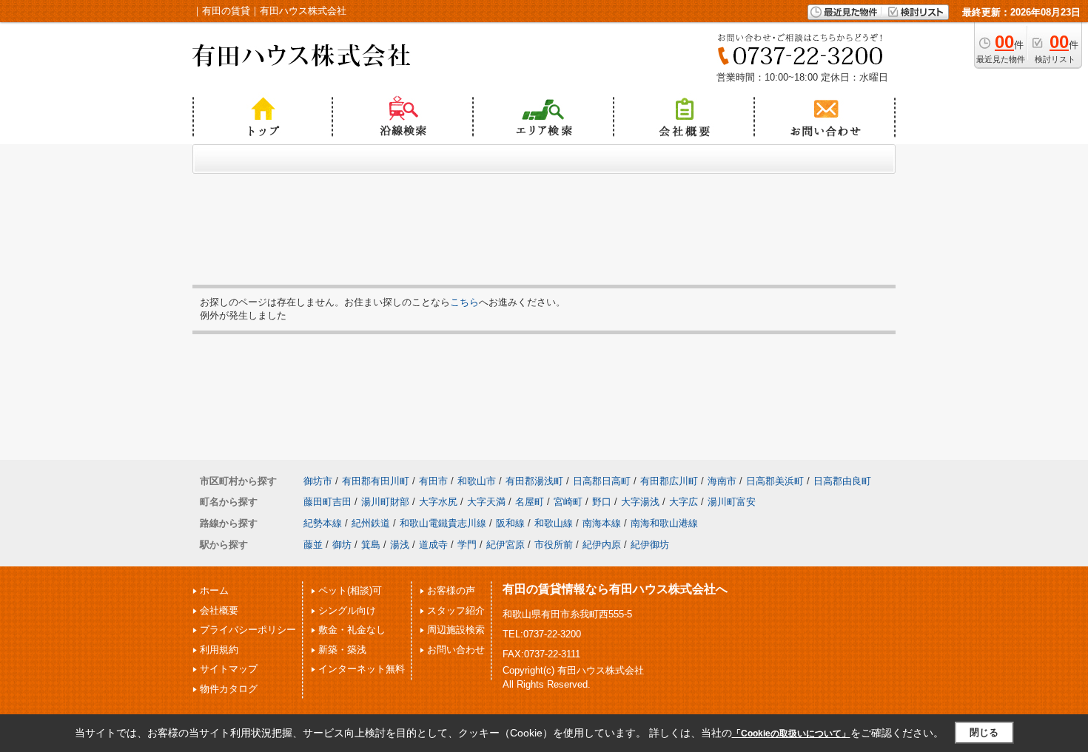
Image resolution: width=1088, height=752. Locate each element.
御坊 (342, 544)
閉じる (984, 732)
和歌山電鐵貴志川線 (443, 523)
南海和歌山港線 (664, 523)
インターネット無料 (361, 668)
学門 (467, 544)
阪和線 (510, 523)
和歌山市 (476, 481)
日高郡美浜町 (775, 481)
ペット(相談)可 (350, 590)
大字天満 (486, 501)
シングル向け (347, 610)
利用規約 (219, 649)
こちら (464, 302)
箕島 (370, 544)
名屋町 (529, 501)
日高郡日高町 (602, 481)
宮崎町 (568, 501)
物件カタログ (229, 688)
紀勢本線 (322, 523)
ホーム (214, 590)
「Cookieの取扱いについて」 (791, 733)
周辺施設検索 (456, 629)
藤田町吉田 (327, 501)
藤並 (313, 544)
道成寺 (433, 544)
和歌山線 (553, 523)
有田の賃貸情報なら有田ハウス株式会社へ (615, 589)
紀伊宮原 (505, 544)
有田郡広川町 (669, 481)
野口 (601, 501)
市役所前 (553, 544)
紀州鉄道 (371, 523)
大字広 (683, 501)
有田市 (433, 481)
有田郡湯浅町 (534, 481)
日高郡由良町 (842, 481)
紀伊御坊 (650, 544)
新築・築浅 (342, 649)
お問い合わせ (456, 649)
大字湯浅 (640, 501)
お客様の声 (451, 590)
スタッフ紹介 (456, 610)
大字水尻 (438, 501)
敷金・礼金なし (352, 629)
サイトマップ (229, 668)
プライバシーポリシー (248, 629)
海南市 (722, 481)
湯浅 (399, 544)
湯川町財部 (385, 501)
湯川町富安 (732, 501)
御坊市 (317, 481)
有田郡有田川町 (375, 481)
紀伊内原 (601, 544)
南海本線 (601, 523)
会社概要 (219, 610)
